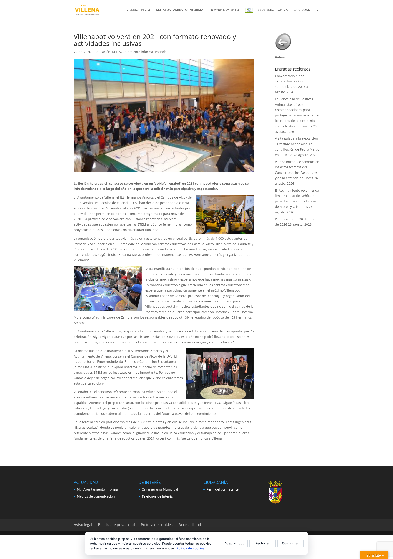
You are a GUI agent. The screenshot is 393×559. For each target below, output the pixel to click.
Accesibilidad (190, 524)
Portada (161, 52)
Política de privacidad (116, 524)
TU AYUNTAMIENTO (224, 10)
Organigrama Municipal (160, 489)
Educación (102, 52)
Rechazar (262, 543)
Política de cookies (157, 524)
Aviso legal (83, 524)
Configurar (290, 543)
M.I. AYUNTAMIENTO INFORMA (179, 10)
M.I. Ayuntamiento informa (132, 52)
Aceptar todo (234, 543)
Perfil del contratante (223, 489)
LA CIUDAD (302, 10)
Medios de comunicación (96, 496)
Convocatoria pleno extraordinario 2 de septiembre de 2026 (290, 81)
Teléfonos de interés (157, 496)
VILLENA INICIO (138, 10)
